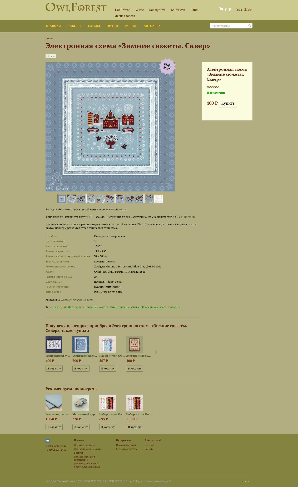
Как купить (157, 10)
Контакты (178, 10)
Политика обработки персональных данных (87, 465)
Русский (149, 445)
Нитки (112, 26)
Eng (249, 9)
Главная (53, 26)
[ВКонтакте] (48, 442)
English (149, 448)
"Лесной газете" (186, 217)
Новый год (175, 307)
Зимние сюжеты (97, 307)
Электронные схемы (82, 299)
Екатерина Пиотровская (69, 307)
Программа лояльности (87, 448)
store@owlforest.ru (56, 445)
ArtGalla (152, 26)
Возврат (78, 452)
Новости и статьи (126, 445)
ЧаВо (194, 10)
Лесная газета (125, 16)
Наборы (74, 26)
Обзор (50, 56)
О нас (140, 10)
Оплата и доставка (84, 445)
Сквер (113, 307)
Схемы (94, 26)
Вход (239, 9)
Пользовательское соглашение (84, 458)
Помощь (79, 440)
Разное (131, 26)
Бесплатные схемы (126, 448)
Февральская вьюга (154, 307)
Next (156, 352)
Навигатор (122, 10)
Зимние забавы (130, 307)
